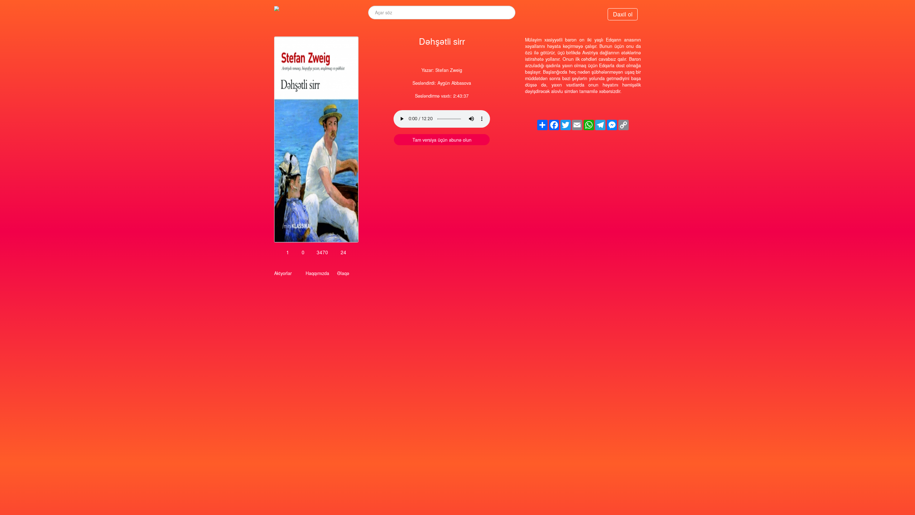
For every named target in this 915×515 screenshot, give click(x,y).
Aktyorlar (283, 273)
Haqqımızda (317, 273)
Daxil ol (623, 14)
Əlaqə (343, 273)
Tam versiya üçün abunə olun (441, 140)
